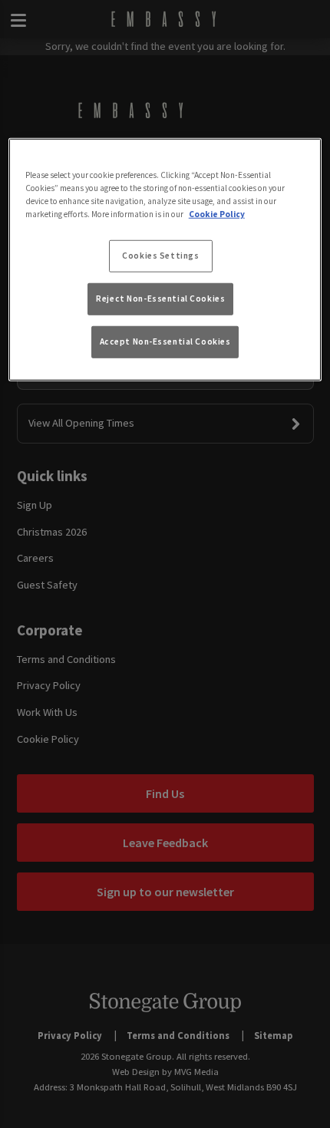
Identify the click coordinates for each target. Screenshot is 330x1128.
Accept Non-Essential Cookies (165, 341)
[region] (165, 259)
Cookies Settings (160, 255)
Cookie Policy (217, 213)
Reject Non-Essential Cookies (160, 298)
